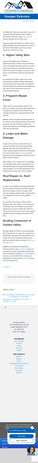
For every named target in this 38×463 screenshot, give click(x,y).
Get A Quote (19, 366)
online (25, 253)
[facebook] (3, 435)
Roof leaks (22, 153)
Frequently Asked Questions (19, 363)
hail (28, 240)
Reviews (19, 359)
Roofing (19, 343)
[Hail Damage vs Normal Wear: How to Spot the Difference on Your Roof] (19, 295)
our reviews (22, 249)
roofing (25, 258)
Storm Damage (19, 341)
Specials (19, 373)
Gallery (19, 361)
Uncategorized (6, 267)
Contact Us (19, 370)
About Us (19, 356)
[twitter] (6, 435)
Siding (19, 346)
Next (32, 21)
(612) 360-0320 (16, 256)
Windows (19, 348)
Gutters (19, 350)
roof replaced (27, 37)
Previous (26, 21)
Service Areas (19, 368)
